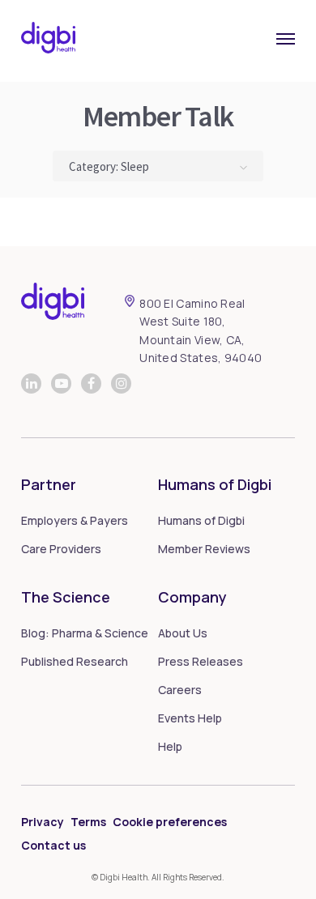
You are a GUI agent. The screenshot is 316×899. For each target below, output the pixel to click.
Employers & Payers (74, 520)
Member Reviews (204, 548)
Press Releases (200, 661)
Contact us (53, 845)
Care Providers (61, 548)
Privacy (42, 821)
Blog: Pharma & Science (84, 633)
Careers (180, 689)
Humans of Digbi (201, 520)
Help (170, 746)
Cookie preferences (170, 821)
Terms (88, 821)
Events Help (190, 718)
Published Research (74, 661)
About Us (182, 633)
